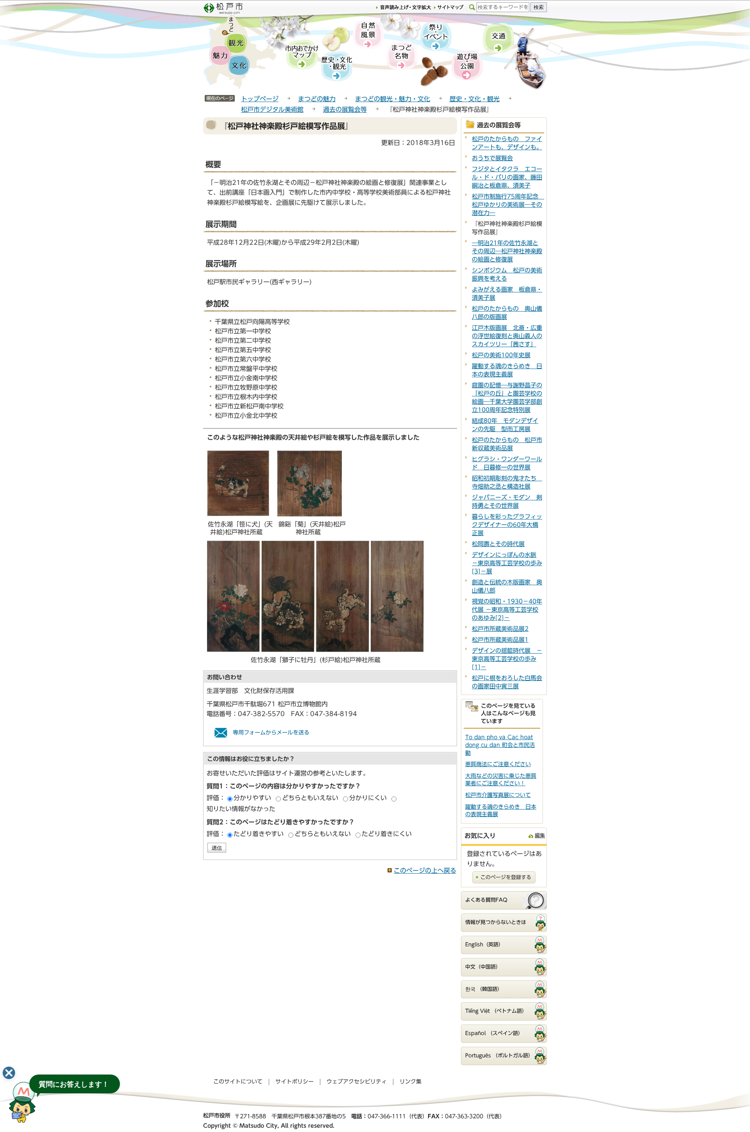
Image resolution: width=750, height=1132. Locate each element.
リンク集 (410, 1081)
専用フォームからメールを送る (271, 732)
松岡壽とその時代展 (498, 544)
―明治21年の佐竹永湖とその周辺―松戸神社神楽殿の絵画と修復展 (507, 251)
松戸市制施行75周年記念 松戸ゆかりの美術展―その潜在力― (508, 204)
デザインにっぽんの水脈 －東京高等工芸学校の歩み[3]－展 (507, 563)
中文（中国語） (483, 966)
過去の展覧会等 (345, 109)
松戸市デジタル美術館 (272, 109)
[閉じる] (9, 1073)
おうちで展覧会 (492, 158)
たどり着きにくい (387, 834)
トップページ (260, 99)
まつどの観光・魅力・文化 (392, 99)
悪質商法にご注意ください (498, 764)
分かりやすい (252, 798)
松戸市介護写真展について (498, 795)
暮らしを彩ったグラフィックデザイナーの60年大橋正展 (507, 525)
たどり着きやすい (259, 834)
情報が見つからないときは (495, 922)
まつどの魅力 (317, 99)
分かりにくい (368, 798)
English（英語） (484, 944)
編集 (540, 835)
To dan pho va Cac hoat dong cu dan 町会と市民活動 (500, 744)
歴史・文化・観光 (475, 99)
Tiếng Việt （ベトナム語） (496, 1011)
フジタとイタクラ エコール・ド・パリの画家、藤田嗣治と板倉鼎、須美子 (507, 177)
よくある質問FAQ (486, 900)
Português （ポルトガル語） (499, 1055)
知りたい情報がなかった (241, 809)
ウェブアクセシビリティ (357, 1081)
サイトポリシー (294, 1081)
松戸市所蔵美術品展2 (500, 629)
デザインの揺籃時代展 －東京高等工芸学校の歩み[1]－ (507, 659)
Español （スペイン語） (494, 1033)
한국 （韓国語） (483, 989)
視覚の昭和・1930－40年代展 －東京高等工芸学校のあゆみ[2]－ (507, 609)
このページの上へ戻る (425, 870)
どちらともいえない (310, 798)
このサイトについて (237, 1081)
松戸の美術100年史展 (501, 355)
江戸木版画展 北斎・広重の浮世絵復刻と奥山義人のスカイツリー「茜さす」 (507, 336)
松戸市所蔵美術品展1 (500, 640)
